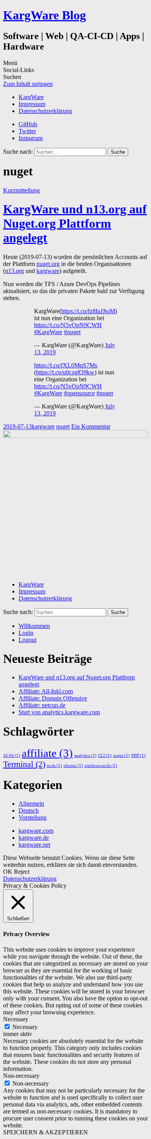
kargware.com (36, 830)
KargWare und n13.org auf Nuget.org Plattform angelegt (75, 223)
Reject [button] (21, 871)
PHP (138, 755)
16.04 (11, 755)
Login (26, 633)
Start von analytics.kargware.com (59, 712)
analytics (85, 755)
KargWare (31, 97)
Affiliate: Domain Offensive (53, 698)
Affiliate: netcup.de (42, 705)
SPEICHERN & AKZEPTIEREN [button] (45, 1132)
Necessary (25, 1027)
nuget (63, 426)
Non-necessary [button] (21, 1075)
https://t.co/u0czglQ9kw (65, 372)
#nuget (72, 332)
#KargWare (48, 332)
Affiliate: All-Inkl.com (46, 691)
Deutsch (29, 810)
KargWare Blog (44, 15)
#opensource (79, 393)
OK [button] (7, 871)
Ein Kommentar (90, 426)
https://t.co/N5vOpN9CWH (68, 325)
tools (54, 765)
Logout (27, 639)
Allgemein (31, 803)
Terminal (24, 764)
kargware (47, 271)
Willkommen (34, 626)
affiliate (47, 753)
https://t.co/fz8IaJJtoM (88, 311)
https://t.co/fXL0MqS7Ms (65, 365)
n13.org (14, 271)
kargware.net (34, 844)
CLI (105, 755)
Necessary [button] (15, 1019)
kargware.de (34, 837)
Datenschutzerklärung (45, 111)
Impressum (32, 104)
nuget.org (48, 264)
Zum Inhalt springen (28, 84)
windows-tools (100, 765)
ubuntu (73, 765)
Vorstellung (32, 817)
